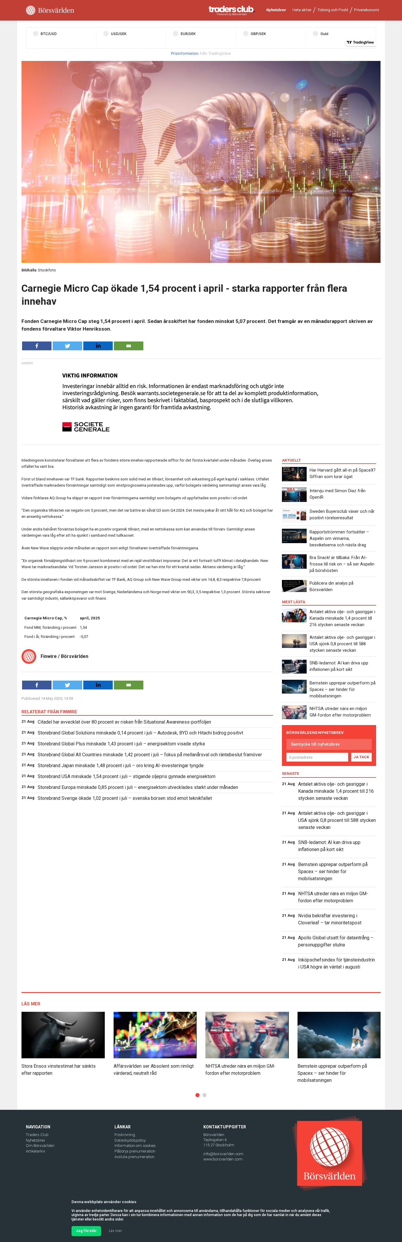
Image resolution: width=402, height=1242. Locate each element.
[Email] (128, 345)
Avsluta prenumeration (134, 1157)
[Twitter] (67, 345)
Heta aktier (302, 10)
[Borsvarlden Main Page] (50, 10)
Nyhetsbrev (276, 10)
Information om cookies (135, 1145)
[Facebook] (37, 345)
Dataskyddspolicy (130, 1140)
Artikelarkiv (35, 1151)
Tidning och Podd (332, 10)
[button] (197, 1095)
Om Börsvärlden (40, 1145)
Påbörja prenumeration (134, 1151)
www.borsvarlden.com (222, 1159)
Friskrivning (124, 1134)
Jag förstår (86, 1230)
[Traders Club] (231, 10)
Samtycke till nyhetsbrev (315, 744)
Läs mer (115, 1231)
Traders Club (37, 1134)
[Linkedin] (98, 345)
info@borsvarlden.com (223, 1154)
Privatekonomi (366, 10)
